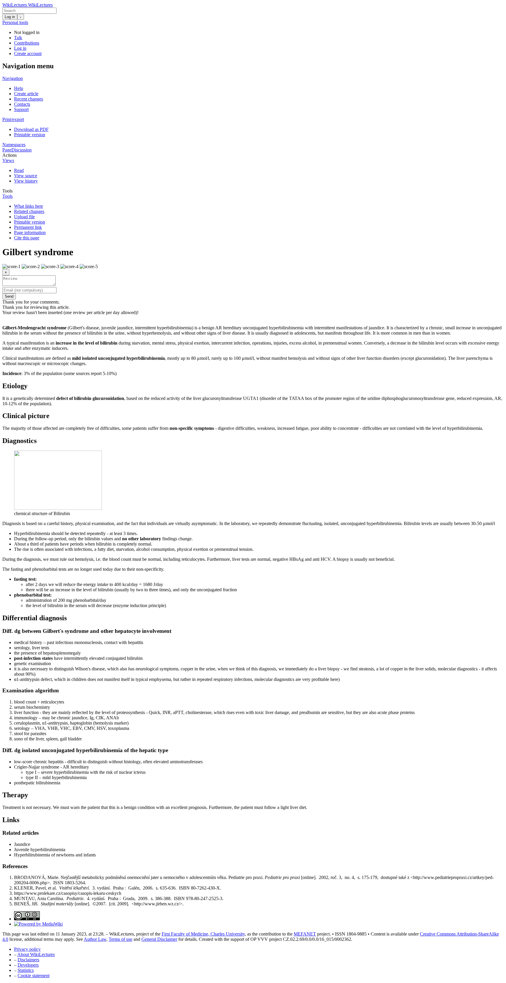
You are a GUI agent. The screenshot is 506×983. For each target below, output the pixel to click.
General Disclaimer (159, 939)
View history (26, 180)
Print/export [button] (13, 119)
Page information (30, 232)
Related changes (29, 211)
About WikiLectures (36, 954)
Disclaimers (28, 959)
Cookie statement (33, 975)
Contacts (22, 104)
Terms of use (120, 939)
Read (19, 170)
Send (9, 296)
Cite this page (26, 237)
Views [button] (8, 160)
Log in (10, 17)
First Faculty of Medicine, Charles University (203, 933)
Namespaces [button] (13, 144)
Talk (18, 37)
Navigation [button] (12, 78)
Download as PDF (31, 129)
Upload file (24, 216)
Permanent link (28, 227)
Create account (28, 53)
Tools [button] (7, 190)
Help (18, 88)
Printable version (29, 134)
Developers (28, 964)
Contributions (26, 42)
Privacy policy (27, 949)
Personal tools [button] (15, 22)
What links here (28, 206)
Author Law (95, 939)
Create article (26, 93)
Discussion (21, 149)
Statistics (26, 970)
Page (6, 149)
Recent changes (28, 98)
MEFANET (305, 933)
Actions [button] (9, 155)
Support (21, 109)
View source (25, 175)
